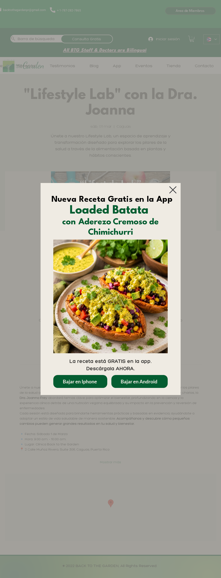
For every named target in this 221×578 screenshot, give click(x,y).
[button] (173, 190)
